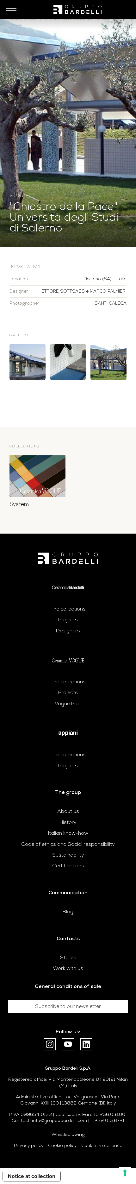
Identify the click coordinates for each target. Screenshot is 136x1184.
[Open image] (27, 362)
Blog (68, 912)
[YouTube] (68, 1044)
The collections (68, 609)
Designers (68, 631)
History (68, 822)
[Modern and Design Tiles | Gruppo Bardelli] (68, 558)
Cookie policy (62, 1145)
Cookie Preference (101, 1145)
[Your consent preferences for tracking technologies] (125, 1173)
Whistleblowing (68, 1134)
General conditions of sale (68, 986)
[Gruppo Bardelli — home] (77, 9)
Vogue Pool (68, 703)
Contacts (68, 938)
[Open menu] (9, 9)
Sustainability (68, 855)
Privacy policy (28, 1145)
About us (68, 811)
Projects (68, 620)
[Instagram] (50, 1044)
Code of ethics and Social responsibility (68, 844)
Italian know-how (68, 833)
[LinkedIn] (86, 1044)
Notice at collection (31, 1176)
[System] (37, 476)
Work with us (68, 968)
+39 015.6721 (109, 1120)
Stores (68, 957)
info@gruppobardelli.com (59, 1120)
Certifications (68, 866)
